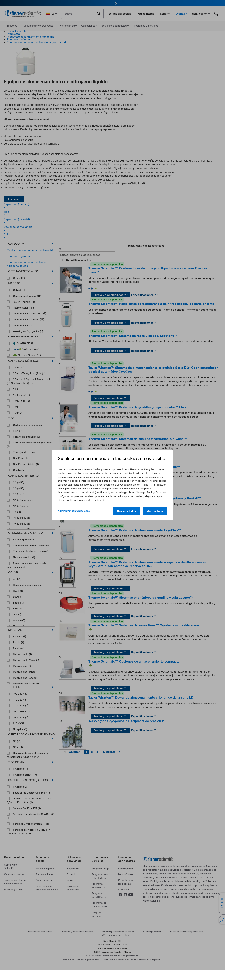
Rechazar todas (126, 511)
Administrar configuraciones (74, 510)
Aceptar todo (155, 511)
